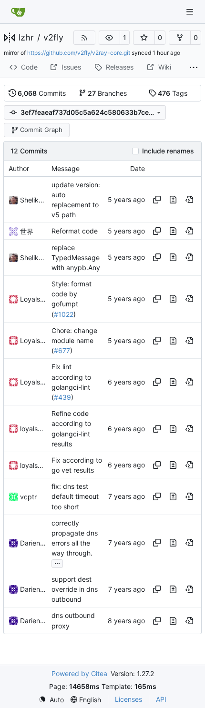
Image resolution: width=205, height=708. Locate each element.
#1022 (63, 314)
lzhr (26, 37)
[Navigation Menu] (190, 12)
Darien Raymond (33, 543)
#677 (62, 350)
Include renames (168, 151)
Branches (107, 93)
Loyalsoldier (33, 299)
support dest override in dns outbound (74, 589)
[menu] (51, 700)
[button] (110, 37)
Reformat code (74, 231)
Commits (42, 93)
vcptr (28, 497)
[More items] (193, 68)
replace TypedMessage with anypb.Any (75, 257)
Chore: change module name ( (74, 340)
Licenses (128, 699)
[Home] (18, 11)
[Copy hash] (157, 199)
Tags (172, 93)
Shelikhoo (33, 200)
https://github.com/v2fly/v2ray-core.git (78, 52)
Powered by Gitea (79, 673)
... (57, 562)
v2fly (53, 37)
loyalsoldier (33, 429)
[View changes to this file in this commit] (173, 199)
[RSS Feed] (84, 37)
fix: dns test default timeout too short (75, 496)
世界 (26, 231)
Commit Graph (41, 129)
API (161, 699)
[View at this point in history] (189, 199)
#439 (62, 397)
